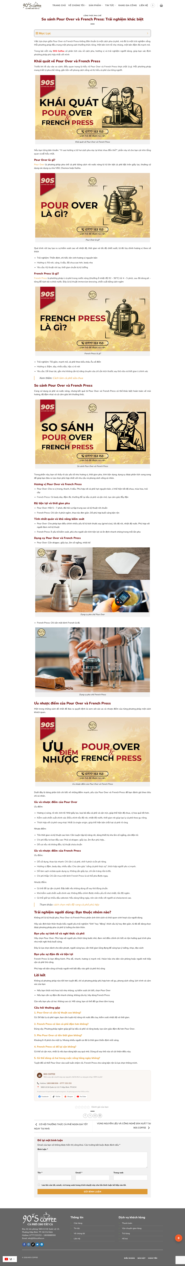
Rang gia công (127, 5)
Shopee (70, 1096)
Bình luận (43, 1149)
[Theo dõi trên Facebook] (24, 1244)
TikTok (58, 1096)
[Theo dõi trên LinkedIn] (42, 1244)
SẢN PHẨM (95, 5)
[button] (153, 5)
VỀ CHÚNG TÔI (76, 5)
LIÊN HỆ (143, 5)
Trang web (118, 1172)
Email (79, 1172)
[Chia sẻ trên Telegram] (100, 1116)
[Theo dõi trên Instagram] (29, 1244)
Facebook (44, 1096)
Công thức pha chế (92, 16)
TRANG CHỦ (59, 5)
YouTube (83, 1096)
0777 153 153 (66, 1083)
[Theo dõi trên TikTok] (33, 1244)
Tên (40, 1172)
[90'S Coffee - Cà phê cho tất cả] (33, 5)
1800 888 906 (52, 1083)
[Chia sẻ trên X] (90, 1116)
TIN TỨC (109, 5)
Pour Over (39, 164)
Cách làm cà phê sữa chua (68, 378)
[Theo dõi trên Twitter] (37, 1244)
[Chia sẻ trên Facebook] (85, 1116)
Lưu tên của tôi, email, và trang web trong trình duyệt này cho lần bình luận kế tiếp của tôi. (84, 1185)
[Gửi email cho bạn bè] (95, 1116)
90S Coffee (58, 51)
